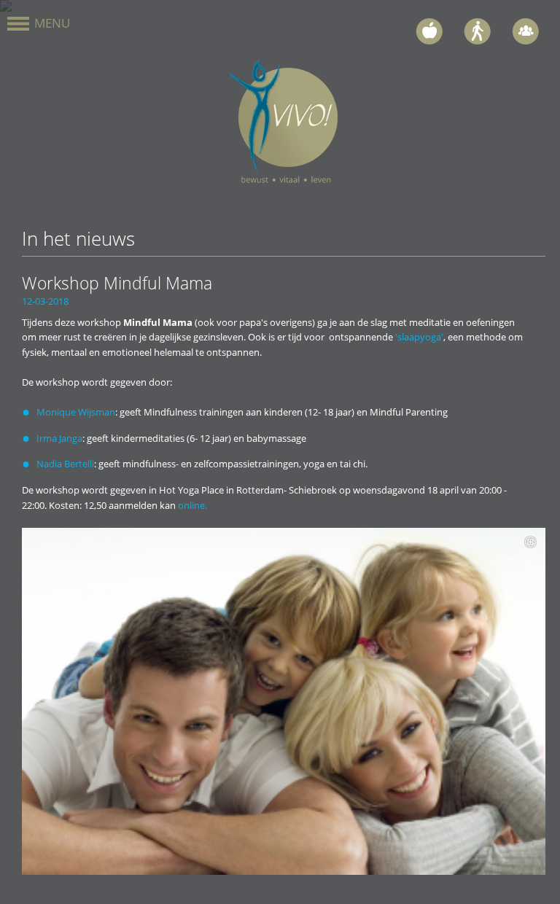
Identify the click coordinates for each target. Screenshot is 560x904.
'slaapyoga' (419, 336)
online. (192, 505)
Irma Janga (59, 438)
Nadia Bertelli (65, 463)
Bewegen (479, 31)
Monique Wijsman (75, 411)
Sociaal (527, 31)
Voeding (431, 31)
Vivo (283, 125)
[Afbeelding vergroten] (283, 701)
